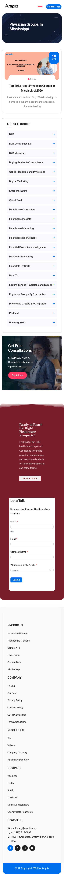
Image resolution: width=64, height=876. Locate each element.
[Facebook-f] (10, 848)
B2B (11, 134)
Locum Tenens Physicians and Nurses (30, 284)
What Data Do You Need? (23, 565)
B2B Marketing (17, 153)
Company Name (19, 552)
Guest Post (15, 200)
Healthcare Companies (22, 209)
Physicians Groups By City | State (28, 303)
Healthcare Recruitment (22, 237)
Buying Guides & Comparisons (26, 162)
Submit (16, 580)
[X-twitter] (18, 848)
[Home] (12, 6)
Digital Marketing (18, 181)
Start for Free (53, 7)
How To (13, 275)
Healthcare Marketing (21, 228)
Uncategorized (17, 322)
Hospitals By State (19, 265)
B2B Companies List (20, 143)
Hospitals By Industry (21, 256)
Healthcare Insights (20, 218)
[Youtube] (32, 848)
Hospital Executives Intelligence (27, 247)
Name (14, 521)
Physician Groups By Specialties (27, 294)
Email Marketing (18, 190)
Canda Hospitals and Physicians (27, 171)
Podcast (14, 313)
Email (13, 539)
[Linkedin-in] (25, 848)
